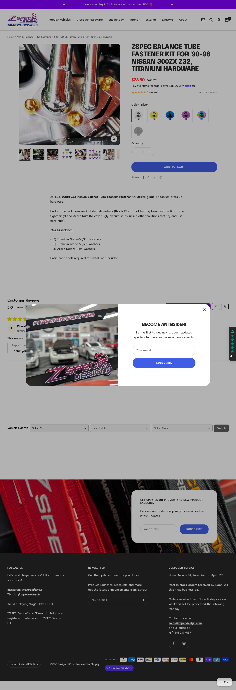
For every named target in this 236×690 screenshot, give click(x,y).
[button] (232, 344)
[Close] (204, 309)
